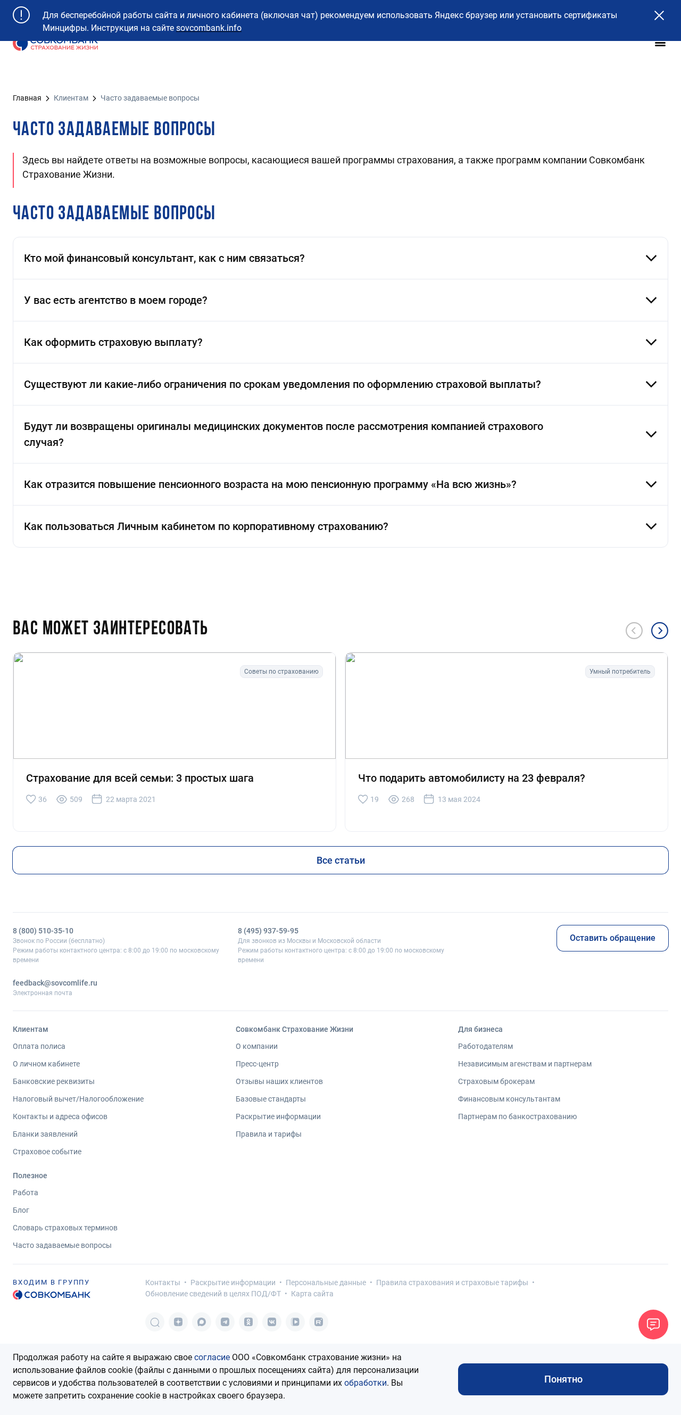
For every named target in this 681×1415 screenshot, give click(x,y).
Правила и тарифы (269, 1134)
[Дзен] (178, 1321)
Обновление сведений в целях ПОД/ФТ (213, 1293)
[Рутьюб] (318, 1321)
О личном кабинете (46, 1064)
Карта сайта (312, 1293)
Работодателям (485, 1046)
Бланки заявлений (45, 1134)
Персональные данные (326, 1282)
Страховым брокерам (496, 1081)
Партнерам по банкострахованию (517, 1116)
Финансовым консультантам (509, 1099)
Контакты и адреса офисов (60, 1116)
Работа (25, 1192)
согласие (212, 1357)
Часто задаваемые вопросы (62, 1245)
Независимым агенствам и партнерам (525, 1064)
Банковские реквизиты (54, 1081)
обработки (365, 1383)
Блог (21, 1210)
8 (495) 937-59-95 (268, 930)
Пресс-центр (257, 1064)
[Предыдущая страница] (634, 630)
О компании (257, 1046)
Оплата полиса (39, 1046)
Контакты (162, 1282)
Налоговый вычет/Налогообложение (78, 1099)
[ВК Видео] (295, 1321)
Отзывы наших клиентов (279, 1081)
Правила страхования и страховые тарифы (452, 1282)
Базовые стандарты (271, 1099)
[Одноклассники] (248, 1321)
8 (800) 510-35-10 (43, 930)
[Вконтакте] (271, 1321)
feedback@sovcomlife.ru (55, 983)
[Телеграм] (225, 1321)
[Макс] (201, 1321)
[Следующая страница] (659, 630)
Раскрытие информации (278, 1116)
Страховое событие (47, 1151)
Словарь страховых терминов (65, 1227)
